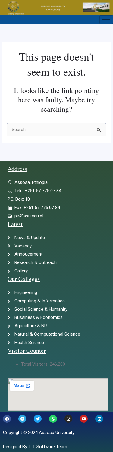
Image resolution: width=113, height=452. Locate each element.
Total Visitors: (35, 364)
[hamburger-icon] (106, 19)
